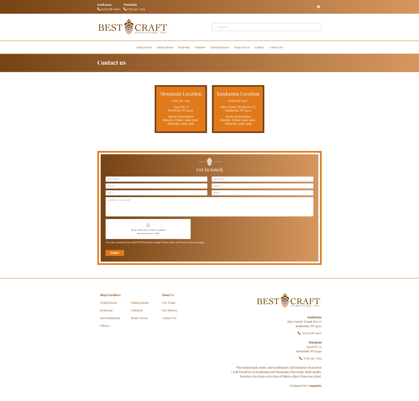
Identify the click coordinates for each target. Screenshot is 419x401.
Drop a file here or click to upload (148, 230)
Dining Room (165, 47)
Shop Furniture (110, 295)
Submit (114, 253)
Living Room (144, 47)
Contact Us (276, 47)
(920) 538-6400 (110, 9)
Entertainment (219, 47)
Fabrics (259, 47)
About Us (168, 295)
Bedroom (184, 47)
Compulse (315, 386)
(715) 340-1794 (136, 9)
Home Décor (242, 47)
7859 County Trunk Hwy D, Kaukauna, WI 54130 (238, 108)
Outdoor (200, 47)
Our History (170, 310)
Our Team (168, 303)
